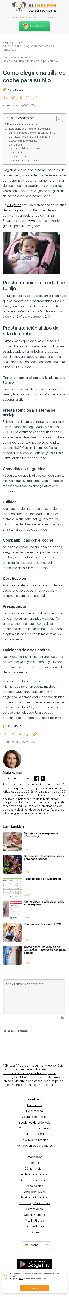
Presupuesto (19, 156)
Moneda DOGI (34, 1134)
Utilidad (18, 144)
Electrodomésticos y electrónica (24, 1073)
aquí (21, 1278)
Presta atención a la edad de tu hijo (26, 124)
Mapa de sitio (34, 1186)
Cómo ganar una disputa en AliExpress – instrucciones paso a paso (45, 950)
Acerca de (34, 1163)
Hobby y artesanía (34, 1077)
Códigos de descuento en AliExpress (33, 17)
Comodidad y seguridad (25, 140)
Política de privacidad (35, 1174)
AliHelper (34, 221)
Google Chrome (34, 1215)
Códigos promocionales (34, 1128)
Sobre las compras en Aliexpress (33, 1085)
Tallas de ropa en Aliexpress (42, 879)
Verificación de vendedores (34, 1145)
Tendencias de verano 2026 (42, 924)
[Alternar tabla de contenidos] (57, 119)
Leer (27, 849)
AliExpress (14, 205)
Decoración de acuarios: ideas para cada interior (44, 857)
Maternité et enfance (29, 1081)
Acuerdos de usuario (34, 1180)
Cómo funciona (35, 1168)
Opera (34, 1232)
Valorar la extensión (34, 1117)
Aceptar (34, 1288)
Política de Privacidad (35, 1197)
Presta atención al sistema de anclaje (32, 136)
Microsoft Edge (34, 1226)
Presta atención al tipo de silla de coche (29, 128)
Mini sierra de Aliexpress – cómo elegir (41, 835)
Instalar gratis (38, 26)
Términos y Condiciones (34, 1203)
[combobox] (36, 1245)
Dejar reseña (34, 1111)
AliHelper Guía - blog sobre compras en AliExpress (34, 1067)
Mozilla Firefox (34, 1220)
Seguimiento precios (34, 1140)
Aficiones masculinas (30, 1065)
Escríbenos (34, 1105)
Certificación (19, 152)
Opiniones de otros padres (26, 160)
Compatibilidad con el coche (28, 148)
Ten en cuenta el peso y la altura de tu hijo (34, 132)
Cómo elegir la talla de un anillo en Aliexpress (44, 903)
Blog (34, 1151)
